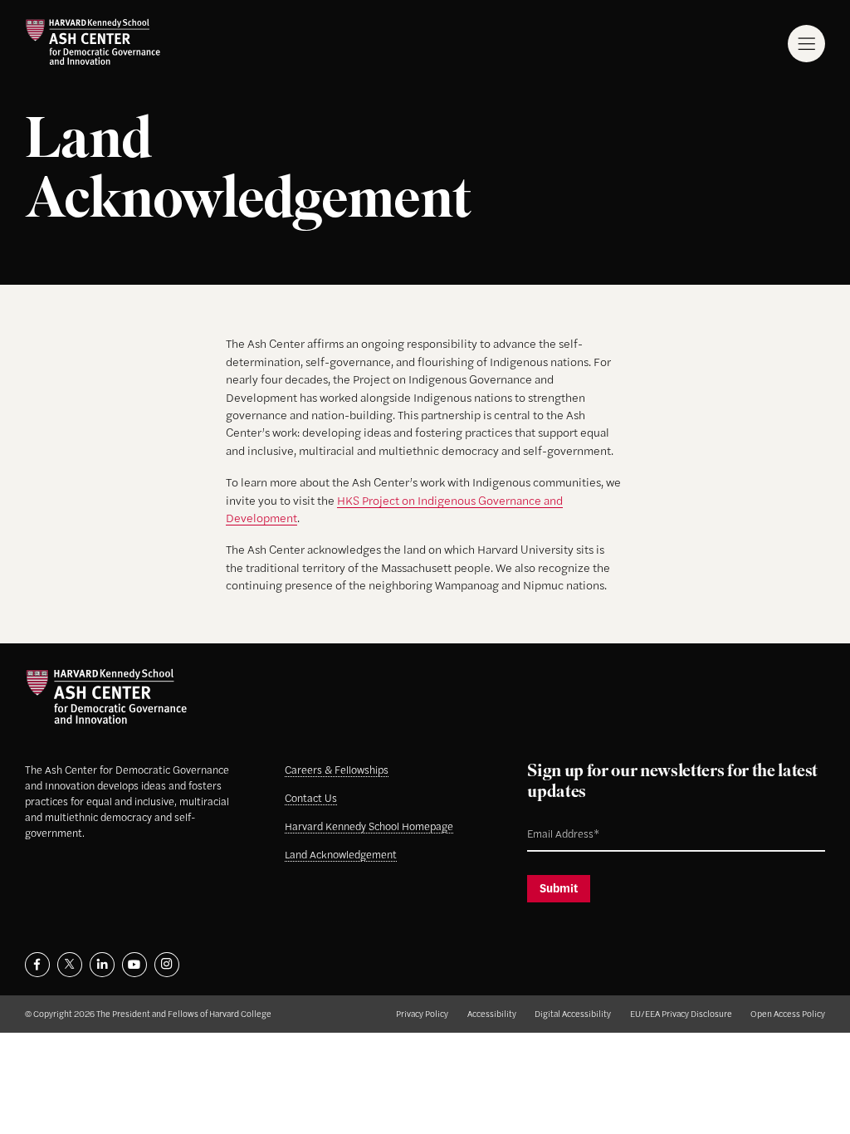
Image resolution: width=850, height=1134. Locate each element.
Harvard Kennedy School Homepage (369, 826)
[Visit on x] (69, 964)
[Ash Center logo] (92, 41)
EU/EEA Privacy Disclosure (681, 1013)
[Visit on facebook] (37, 964)
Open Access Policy (787, 1013)
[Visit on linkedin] (102, 964)
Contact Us (311, 797)
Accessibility (491, 1013)
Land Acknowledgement (341, 854)
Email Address (548, 819)
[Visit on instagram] (166, 964)
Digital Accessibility (573, 1013)
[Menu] (806, 43)
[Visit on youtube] (134, 964)
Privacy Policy (422, 1013)
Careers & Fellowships (336, 769)
